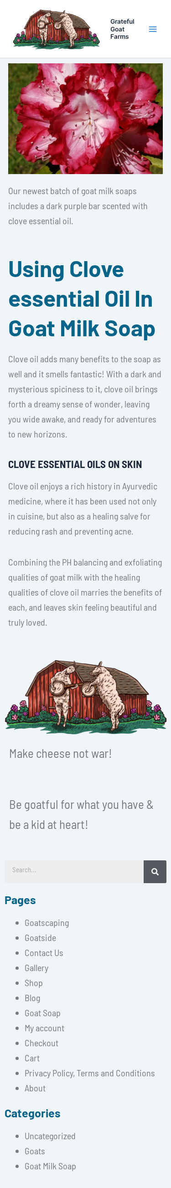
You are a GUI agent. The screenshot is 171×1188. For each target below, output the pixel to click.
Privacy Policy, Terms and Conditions (90, 1072)
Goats (35, 1150)
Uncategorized (50, 1135)
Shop (34, 982)
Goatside (40, 937)
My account (44, 1027)
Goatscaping (47, 922)
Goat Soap (43, 1012)
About (35, 1087)
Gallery (36, 967)
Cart (32, 1057)
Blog (32, 997)
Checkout (41, 1042)
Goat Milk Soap (50, 1165)
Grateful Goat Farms (122, 29)
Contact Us (44, 952)
